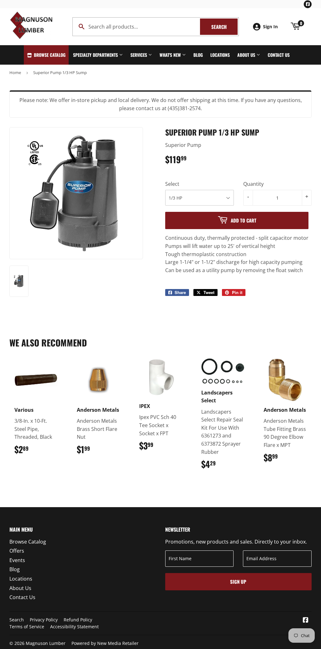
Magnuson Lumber (46, 643)
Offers (16, 550)
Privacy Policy (44, 620)
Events (17, 560)
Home (15, 72)
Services (139, 54)
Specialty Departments (96, 54)
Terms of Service (26, 627)
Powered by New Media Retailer (105, 643)
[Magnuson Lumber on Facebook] (305, 620)
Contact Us (279, 54)
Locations (220, 54)
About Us (246, 54)
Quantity (253, 183)
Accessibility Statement (74, 627)
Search (224, 26)
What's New (171, 54)
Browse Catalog (49, 54)
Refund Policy (78, 620)
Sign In (270, 27)
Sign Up (238, 581)
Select (172, 183)
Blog (198, 54)
